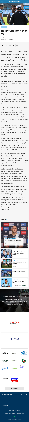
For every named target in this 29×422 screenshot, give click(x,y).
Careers (6, 413)
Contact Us (14, 413)
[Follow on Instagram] (26, 394)
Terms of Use (11, 410)
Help (10, 413)
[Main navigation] (2, 1)
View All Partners (14, 388)
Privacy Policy (17, 410)
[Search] (27, 1)
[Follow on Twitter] (24, 394)
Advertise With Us (20, 413)
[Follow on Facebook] (21, 394)
